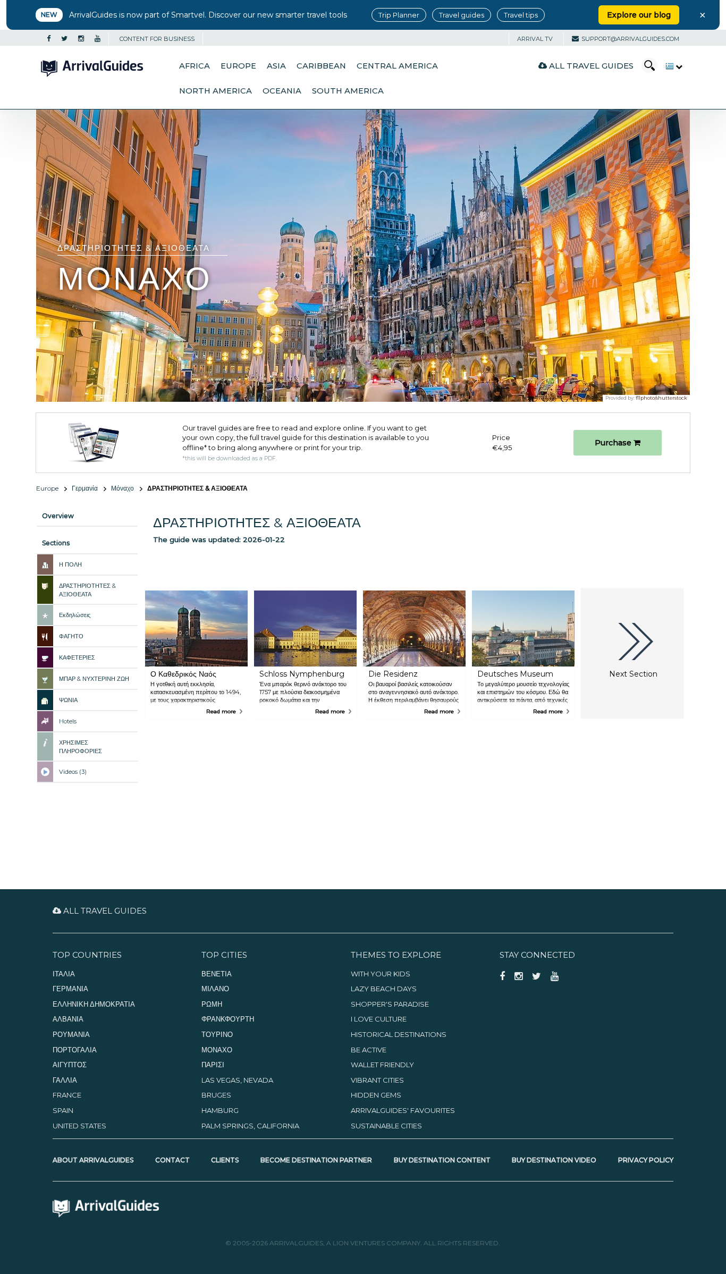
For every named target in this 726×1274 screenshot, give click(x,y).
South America (348, 91)
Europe (238, 66)
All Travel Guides (590, 66)
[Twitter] (64, 39)
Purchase (614, 443)
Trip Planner (398, 15)
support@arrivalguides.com (630, 39)
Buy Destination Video (554, 1160)
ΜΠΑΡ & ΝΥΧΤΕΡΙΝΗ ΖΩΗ (94, 678)
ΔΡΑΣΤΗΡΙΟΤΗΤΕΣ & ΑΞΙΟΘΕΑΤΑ (87, 590)
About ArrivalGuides (93, 1160)
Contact (172, 1160)
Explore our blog (639, 15)
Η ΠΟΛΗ (70, 564)
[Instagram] (81, 39)
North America (215, 91)
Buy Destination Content (442, 1160)
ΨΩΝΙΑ (68, 700)
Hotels (68, 721)
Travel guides (461, 15)
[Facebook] (48, 39)
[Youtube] (97, 39)
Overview (58, 516)
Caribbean (321, 66)
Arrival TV (535, 39)
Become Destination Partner (316, 1160)
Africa (194, 66)
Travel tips (521, 15)
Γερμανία (85, 488)
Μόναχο (122, 488)
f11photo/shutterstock (661, 398)
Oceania (282, 91)
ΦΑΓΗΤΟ (71, 636)
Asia (276, 66)
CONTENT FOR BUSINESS (157, 39)
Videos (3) (73, 771)
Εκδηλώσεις (74, 615)
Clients (225, 1160)
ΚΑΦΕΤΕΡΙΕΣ (77, 657)
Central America (397, 66)
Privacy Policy (645, 1160)
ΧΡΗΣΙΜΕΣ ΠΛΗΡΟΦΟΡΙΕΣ (80, 747)
